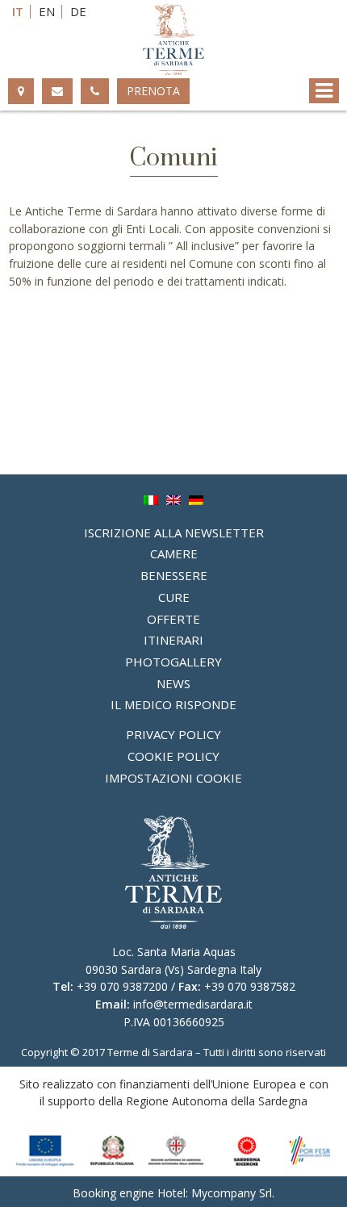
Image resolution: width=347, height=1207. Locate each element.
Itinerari (173, 640)
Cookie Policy (173, 756)
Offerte (173, 619)
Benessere (173, 575)
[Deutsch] (196, 499)
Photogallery (173, 662)
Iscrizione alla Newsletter (174, 532)
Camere (174, 553)
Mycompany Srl (231, 1193)
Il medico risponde (173, 704)
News (173, 683)
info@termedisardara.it (193, 1004)
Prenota (153, 90)
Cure (174, 597)
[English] (173, 499)
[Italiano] (151, 499)
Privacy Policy (173, 734)
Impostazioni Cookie (173, 777)
